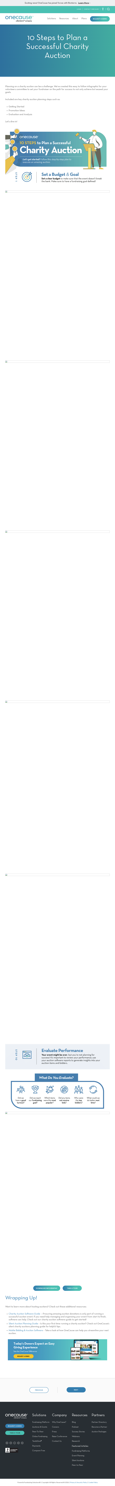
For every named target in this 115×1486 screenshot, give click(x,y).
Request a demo (15, 1426)
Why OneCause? (59, 1422)
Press (54, 1432)
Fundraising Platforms (81, 1451)
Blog (74, 1422)
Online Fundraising (39, 1436)
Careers (55, 1427)
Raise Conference (59, 1436)
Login (79, 9)
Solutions (51, 18)
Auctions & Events (39, 1427)
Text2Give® (37, 1441)
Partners (98, 1415)
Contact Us (57, 1441)
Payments (36, 1446)
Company (59, 1415)
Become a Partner (99, 1427)
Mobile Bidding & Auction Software (26, 1330)
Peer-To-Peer (38, 1432)
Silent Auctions (78, 1460)
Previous (39, 1390)
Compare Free (38, 1451)
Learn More (83, 3)
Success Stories (78, 1432)
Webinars (76, 1436)
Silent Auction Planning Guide (23, 1323)
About (75, 18)
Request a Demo (100, 19)
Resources (64, 18)
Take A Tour (15, 1433)
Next (76, 1390)
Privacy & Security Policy (78, 1482)
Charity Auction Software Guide (25, 1314)
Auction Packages (99, 1432)
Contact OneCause (91, 9)
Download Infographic (46, 1288)
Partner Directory (99, 1422)
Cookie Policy (93, 1482)
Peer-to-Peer (77, 1465)
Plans (84, 18)
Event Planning (78, 1456)
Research (76, 1441)
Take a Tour (72, 1288)
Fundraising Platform (40, 1422)
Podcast (75, 1427)
